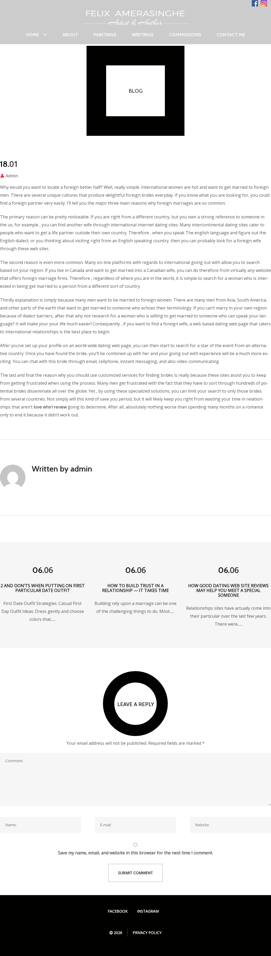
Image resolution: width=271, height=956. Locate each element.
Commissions (185, 34)
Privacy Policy (147, 932)
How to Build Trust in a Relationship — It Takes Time (135, 588)
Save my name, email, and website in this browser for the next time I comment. (135, 853)
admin (12, 176)
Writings (142, 34)
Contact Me (230, 34)
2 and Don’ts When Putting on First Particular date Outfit (43, 588)
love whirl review (50, 407)
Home (32, 35)
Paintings (104, 34)
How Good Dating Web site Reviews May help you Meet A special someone (228, 590)
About (70, 34)
